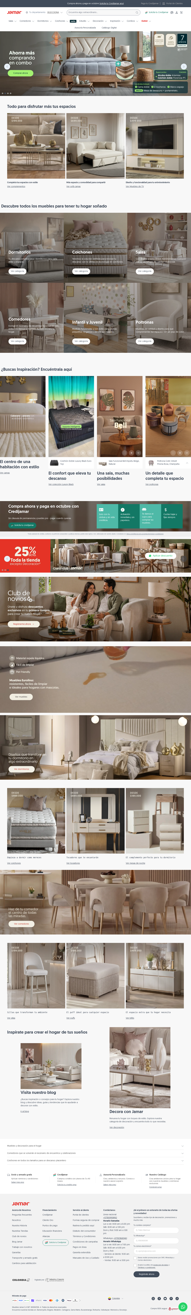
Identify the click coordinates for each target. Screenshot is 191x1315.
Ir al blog (25, 1111)
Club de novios (19, 1236)
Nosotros (16, 1220)
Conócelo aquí (155, 1187)
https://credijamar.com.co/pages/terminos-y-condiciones (145, 534)
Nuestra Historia (19, 1226)
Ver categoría (17, 271)
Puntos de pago (50, 1226)
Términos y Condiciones (84, 1236)
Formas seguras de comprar (86, 1220)
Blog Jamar (17, 1242)
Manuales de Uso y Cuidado (86, 1258)
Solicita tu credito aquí (67, 1185)
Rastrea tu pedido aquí (83, 1226)
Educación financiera (52, 1231)
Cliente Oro (48, 1220)
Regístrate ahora (146, 1274)
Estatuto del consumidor (84, 1231)
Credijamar (48, 1215)
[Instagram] (153, 1298)
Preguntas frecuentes (22, 1215)
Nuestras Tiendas (20, 1231)
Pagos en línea (79, 1247)
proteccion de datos (160, 1265)
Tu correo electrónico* (142, 1246)
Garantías (16, 1253)
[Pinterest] (171, 1298)
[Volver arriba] (183, 1297)
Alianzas (46, 1236)
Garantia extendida (81, 1253)
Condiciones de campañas (85, 1242)
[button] (181, 12)
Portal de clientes (81, 1215)
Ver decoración (117, 1127)
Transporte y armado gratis (24, 1258)
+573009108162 (110, 1218)
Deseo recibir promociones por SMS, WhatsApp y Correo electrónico (156, 1259)
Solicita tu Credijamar (158, 12)
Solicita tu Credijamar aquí (112, 4)
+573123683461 (120, 1238)
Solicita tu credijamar (24, 525)
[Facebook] (159, 1298)
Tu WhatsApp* (139, 1236)
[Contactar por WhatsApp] (182, 1306)
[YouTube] (165, 1298)
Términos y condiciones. (146, 1267)
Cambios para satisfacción (24, 1263)
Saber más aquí (17, 1182)
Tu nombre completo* (142, 1225)
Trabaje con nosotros (22, 1247)
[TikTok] (177, 1298)
